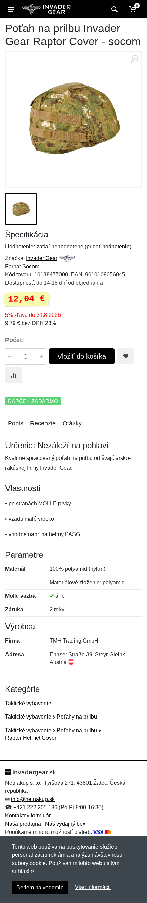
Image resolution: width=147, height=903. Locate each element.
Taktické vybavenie (28, 703)
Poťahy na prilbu (77, 717)
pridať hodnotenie (108, 246)
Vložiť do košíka (81, 356)
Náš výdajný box (65, 824)
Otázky (72, 423)
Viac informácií (93, 887)
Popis (15, 423)
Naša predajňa (23, 824)
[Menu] (11, 9)
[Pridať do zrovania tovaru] (13, 375)
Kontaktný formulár (28, 815)
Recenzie (43, 423)
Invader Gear (41, 258)
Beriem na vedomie (40, 887)
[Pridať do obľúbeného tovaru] (125, 356)
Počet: (14, 340)
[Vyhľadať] (114, 9)
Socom (30, 266)
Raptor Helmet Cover (30, 738)
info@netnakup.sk (33, 799)
